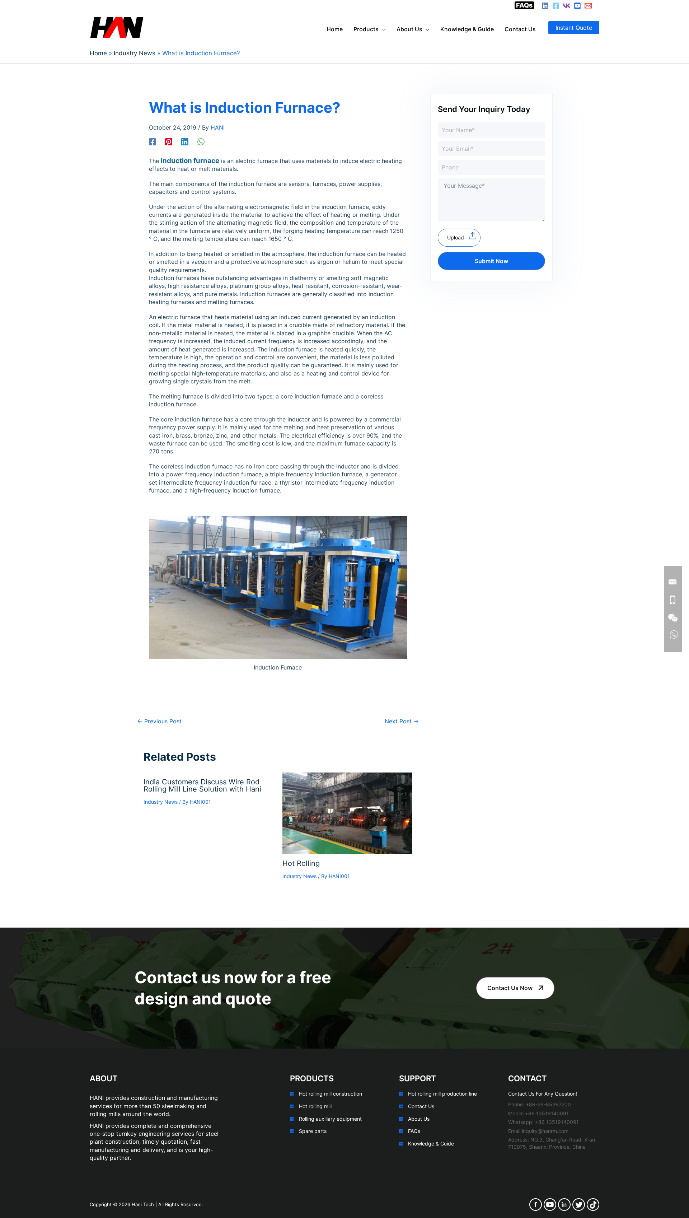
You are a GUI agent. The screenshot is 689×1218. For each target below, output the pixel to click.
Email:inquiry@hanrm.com (538, 1131)
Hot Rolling (301, 863)
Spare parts (313, 1131)
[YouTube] (577, 6)
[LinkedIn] (545, 6)
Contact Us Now (510, 987)
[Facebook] (556, 6)
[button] (573, 27)
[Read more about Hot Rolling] (347, 812)
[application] (382, 29)
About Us (419, 1119)
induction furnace (190, 161)
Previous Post (159, 721)
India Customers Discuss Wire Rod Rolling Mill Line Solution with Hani (202, 785)
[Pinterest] (168, 141)
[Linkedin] (184, 141)
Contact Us (421, 1106)
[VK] (567, 6)
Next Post (402, 721)
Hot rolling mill (315, 1106)
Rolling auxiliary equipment (330, 1119)
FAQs (524, 5)
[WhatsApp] (201, 141)
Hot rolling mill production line (442, 1094)
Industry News (161, 802)
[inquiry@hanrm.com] (588, 6)
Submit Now (491, 261)
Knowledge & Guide (431, 1143)
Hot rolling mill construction (330, 1094)
